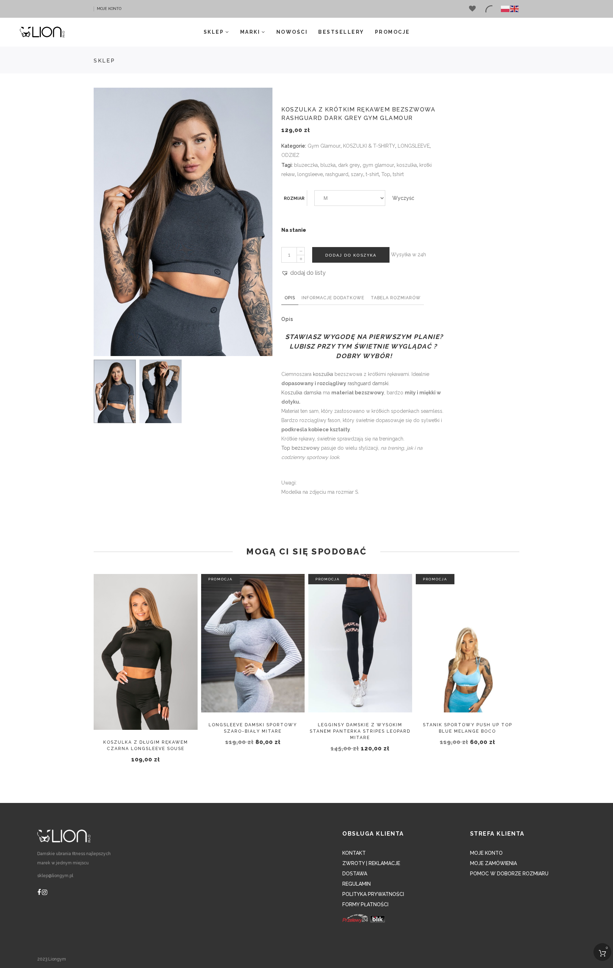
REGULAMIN (356, 884)
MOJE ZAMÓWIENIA (493, 863)
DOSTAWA (354, 873)
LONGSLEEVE (414, 146)
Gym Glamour (324, 146)
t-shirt (372, 174)
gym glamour (378, 165)
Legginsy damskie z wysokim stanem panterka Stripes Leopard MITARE (360, 731)
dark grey (349, 165)
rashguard (336, 174)
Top (385, 174)
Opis (290, 297)
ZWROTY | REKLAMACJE (371, 863)
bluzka (328, 165)
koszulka (407, 165)
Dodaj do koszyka (350, 255)
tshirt (398, 174)
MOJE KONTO (109, 8)
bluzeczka (306, 165)
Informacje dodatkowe (333, 297)
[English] (514, 8)
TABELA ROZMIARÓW (396, 297)
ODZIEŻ (290, 155)
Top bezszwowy (300, 448)
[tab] (289, 299)
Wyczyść (403, 198)
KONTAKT (354, 853)
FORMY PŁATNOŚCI (365, 904)
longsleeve (310, 174)
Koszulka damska (301, 392)
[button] (303, 273)
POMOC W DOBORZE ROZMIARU (509, 873)
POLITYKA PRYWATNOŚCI (373, 894)
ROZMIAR (294, 198)
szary (357, 174)
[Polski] (505, 8)
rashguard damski (368, 383)
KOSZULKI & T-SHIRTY (369, 146)
